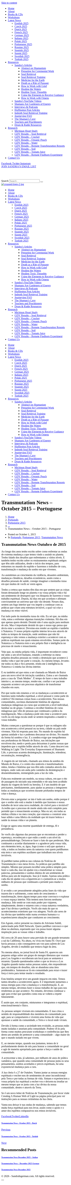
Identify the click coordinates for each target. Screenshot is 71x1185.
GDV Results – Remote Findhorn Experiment (38, 154)
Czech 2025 (21, 26)
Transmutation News (52, 537)
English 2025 (21, 23)
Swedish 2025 (22, 56)
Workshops (14, 17)
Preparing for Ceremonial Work (37, 71)
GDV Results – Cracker (27, 136)
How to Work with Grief (34, 86)
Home (11, 8)
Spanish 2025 (22, 50)
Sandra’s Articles (23, 65)
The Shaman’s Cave (25, 119)
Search (4, 180)
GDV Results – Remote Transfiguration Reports (40, 145)
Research (13, 128)
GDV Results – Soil (25, 148)
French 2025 (21, 32)
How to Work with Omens (35, 98)
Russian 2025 (22, 47)
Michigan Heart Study (26, 131)
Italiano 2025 (21, 38)
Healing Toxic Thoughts (34, 92)
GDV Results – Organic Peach (31, 139)
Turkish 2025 (21, 59)
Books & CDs (15, 14)
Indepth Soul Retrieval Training (31, 113)
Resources (13, 62)
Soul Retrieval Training (33, 77)
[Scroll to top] (2, 1180)
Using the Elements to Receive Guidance (42, 95)
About (11, 11)
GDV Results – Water (26, 142)
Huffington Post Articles (27, 110)
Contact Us (14, 157)
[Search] (41, 181)
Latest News (14, 20)
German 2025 (22, 35)
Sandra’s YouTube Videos (28, 101)
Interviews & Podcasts (26, 107)
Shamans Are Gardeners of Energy (33, 104)
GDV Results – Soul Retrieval (30, 133)
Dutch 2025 (21, 29)
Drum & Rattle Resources (28, 125)
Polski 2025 (21, 41)
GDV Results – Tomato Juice (30, 151)
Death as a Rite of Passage (35, 83)
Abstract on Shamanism (33, 68)
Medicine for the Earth (33, 80)
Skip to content (9, 2)
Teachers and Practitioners (28, 122)
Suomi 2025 (21, 53)
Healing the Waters (31, 89)
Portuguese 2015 (31, 537)
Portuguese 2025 (23, 44)
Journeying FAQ (23, 116)
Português (16, 537)
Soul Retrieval (28, 74)
